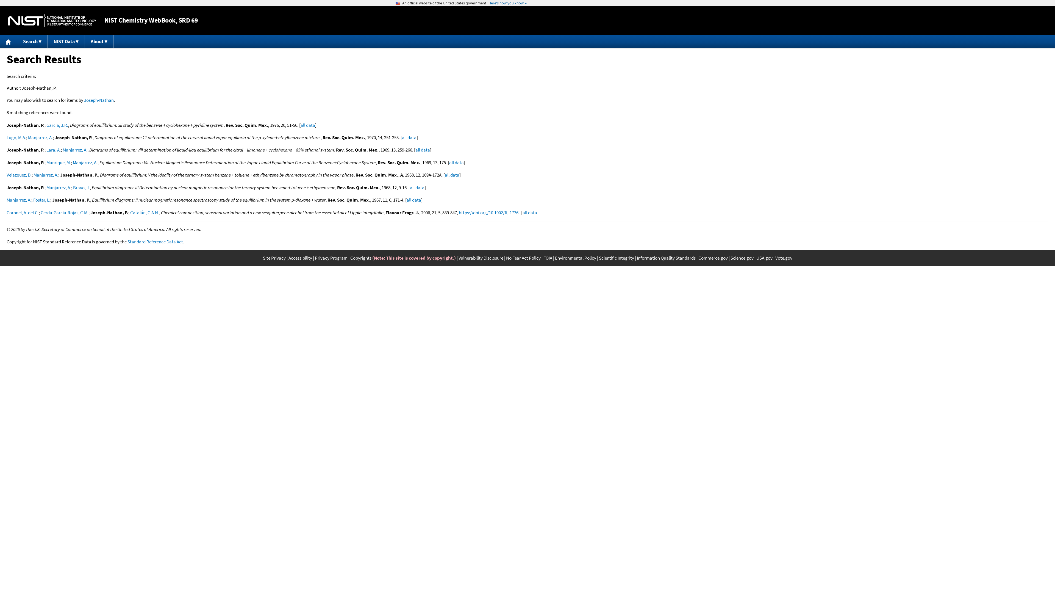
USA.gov (764, 258)
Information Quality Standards (666, 258)
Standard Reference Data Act (155, 242)
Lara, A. (53, 150)
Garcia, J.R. (57, 125)
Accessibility (300, 258)
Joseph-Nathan (99, 100)
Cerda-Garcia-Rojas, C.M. (64, 213)
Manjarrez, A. (40, 137)
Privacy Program (331, 258)
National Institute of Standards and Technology (52, 20)
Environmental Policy (575, 258)
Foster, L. (41, 200)
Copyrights (360, 258)
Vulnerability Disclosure (481, 258)
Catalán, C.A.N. (144, 213)
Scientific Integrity (616, 258)
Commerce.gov (713, 258)
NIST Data (64, 41)
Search (30, 41)
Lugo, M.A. (16, 137)
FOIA (547, 258)
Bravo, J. (81, 188)
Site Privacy (274, 258)
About (97, 41)
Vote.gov (783, 258)
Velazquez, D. (19, 175)
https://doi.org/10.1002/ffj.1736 (488, 213)
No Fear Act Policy (523, 258)
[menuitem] (8, 41)
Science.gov (742, 258)
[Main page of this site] (8, 41)
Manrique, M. (58, 163)
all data (308, 125)
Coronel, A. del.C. (23, 213)
